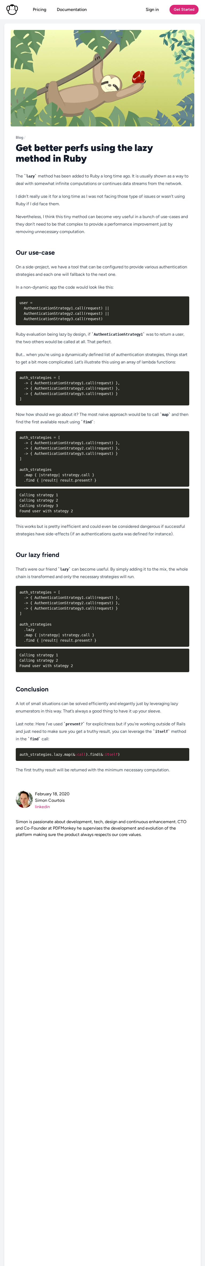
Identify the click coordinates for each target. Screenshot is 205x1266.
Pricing (39, 9)
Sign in (152, 9)
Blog (19, 137)
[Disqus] (102, 904)
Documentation (72, 9)
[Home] (12, 9)
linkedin (42, 806)
